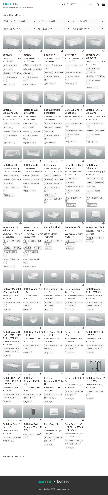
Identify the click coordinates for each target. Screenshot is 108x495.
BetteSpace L (51, 165)
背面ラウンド (92, 88)
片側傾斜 (7, 179)
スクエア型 (8, 69)
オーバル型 (91, 72)
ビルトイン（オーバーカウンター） (74, 242)
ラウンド (27, 310)
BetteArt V (70, 54)
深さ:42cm (17, 73)
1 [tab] (8, 49)
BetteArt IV (50, 54)
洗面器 (73, 4)
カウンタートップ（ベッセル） (32, 304)
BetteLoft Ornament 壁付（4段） (53, 381)
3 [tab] (14, 49)
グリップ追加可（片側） (11, 189)
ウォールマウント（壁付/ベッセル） (32, 396)
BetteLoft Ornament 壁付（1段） (33, 381)
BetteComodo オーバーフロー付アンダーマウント (12, 335)
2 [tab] (11, 49)
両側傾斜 (7, 73)
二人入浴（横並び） (52, 184)
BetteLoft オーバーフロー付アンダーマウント (12, 381)
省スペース (8, 184)
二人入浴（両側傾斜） (10, 78)
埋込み (6, 176)
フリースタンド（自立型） (12, 304)
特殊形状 (27, 69)
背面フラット (9, 84)
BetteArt (7, 54)
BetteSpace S (10, 165)
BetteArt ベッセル (95, 227)
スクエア (48, 248)
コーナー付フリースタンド (53, 66)
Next (20, 42)
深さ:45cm (100, 76)
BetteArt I (28, 54)
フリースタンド (10, 65)
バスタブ (63, 4)
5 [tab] (12, 50)
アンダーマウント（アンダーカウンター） (95, 304)
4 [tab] (16, 49)
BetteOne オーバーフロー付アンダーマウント (74, 427)
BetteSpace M (30, 165)
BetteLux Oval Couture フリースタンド (32, 427)
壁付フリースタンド (32, 65)
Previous (4, 42)
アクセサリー (85, 4)
